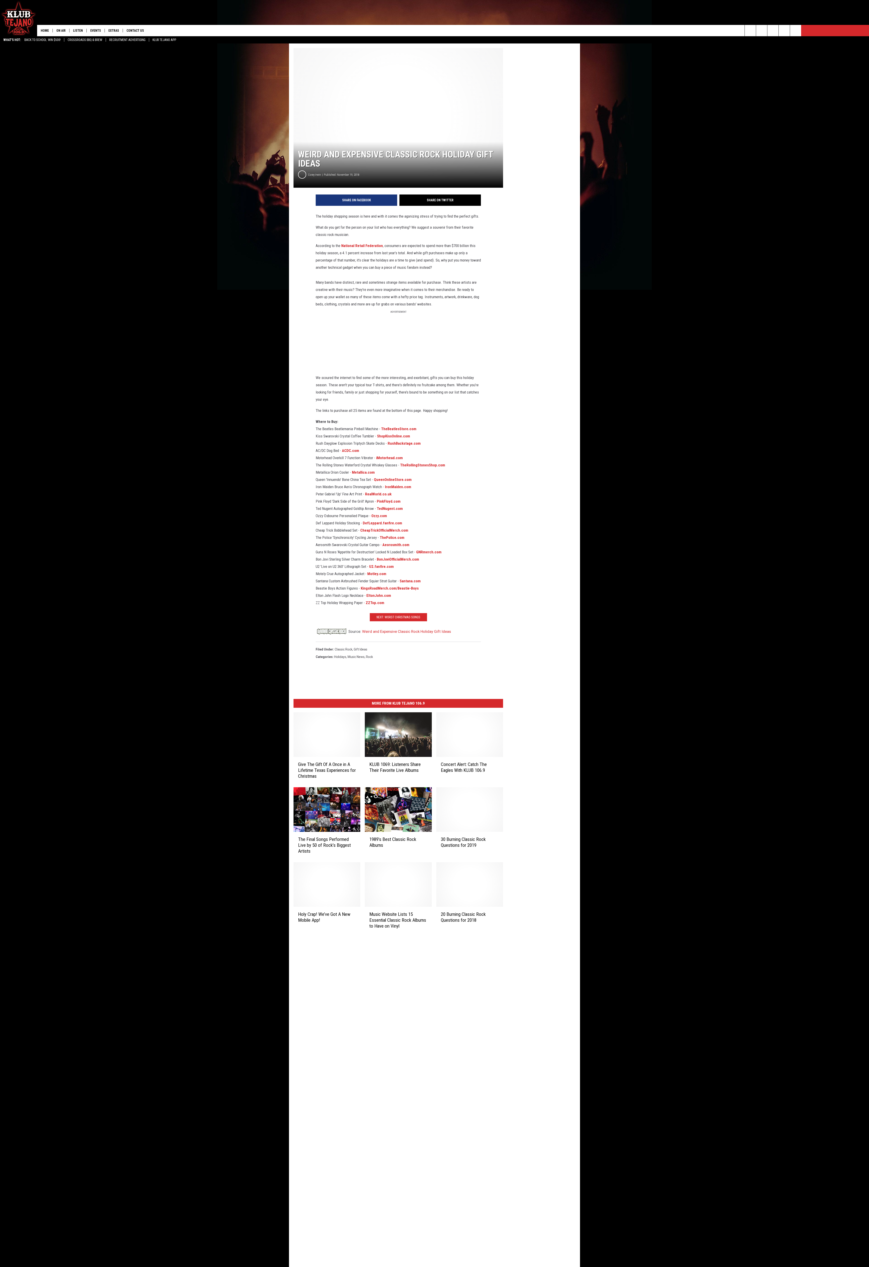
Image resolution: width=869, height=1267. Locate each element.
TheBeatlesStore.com (398, 429)
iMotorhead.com (389, 458)
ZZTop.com (375, 602)
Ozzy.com (379, 516)
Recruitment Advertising (127, 40)
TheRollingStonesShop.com (422, 465)
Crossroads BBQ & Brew (85, 40)
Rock (369, 657)
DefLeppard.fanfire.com (382, 523)
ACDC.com (350, 450)
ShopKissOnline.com (393, 436)
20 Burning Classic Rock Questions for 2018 (463, 917)
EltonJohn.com (378, 595)
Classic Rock (343, 649)
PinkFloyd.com (389, 501)
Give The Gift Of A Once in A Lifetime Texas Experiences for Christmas (327, 770)
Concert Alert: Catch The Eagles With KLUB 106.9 (464, 767)
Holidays (340, 657)
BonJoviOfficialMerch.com (398, 559)
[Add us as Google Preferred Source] (761, 30)
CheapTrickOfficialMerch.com (384, 530)
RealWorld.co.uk (378, 494)
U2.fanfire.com (381, 566)
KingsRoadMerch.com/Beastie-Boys (390, 588)
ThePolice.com (392, 537)
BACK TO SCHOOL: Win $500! (42, 40)
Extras (113, 30)
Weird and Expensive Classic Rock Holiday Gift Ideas (406, 631)
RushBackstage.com (404, 443)
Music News (356, 657)
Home (45, 30)
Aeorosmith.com (395, 544)
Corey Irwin (314, 174)
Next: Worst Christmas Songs (398, 617)
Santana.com (410, 581)
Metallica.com (363, 472)
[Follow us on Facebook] (772, 30)
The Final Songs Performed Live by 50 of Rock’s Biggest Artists (324, 845)
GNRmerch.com (429, 552)
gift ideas (360, 649)
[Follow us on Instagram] (784, 30)
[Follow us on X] (795, 30)
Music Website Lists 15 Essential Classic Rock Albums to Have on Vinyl (397, 920)
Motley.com (376, 573)
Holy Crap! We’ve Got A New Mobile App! (324, 917)
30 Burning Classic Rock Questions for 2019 (463, 842)
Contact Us (135, 30)
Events (95, 30)
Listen (78, 30)
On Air (61, 30)
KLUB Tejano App (164, 40)
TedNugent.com (390, 508)
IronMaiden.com (398, 487)
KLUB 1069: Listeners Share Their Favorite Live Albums (395, 767)
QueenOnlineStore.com (393, 479)
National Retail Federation (362, 245)
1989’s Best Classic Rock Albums (392, 842)
